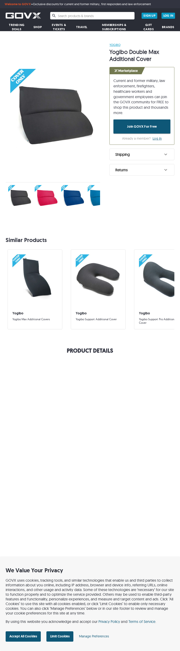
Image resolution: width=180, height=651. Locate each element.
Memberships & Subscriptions (114, 27)
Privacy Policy (109, 621)
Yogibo (114, 45)
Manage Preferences (94, 636)
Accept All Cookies (23, 636)
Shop (38, 27)
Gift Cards (148, 27)
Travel (81, 27)
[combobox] (92, 15)
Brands (168, 27)
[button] (142, 154)
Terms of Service (142, 621)
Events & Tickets (59, 27)
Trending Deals (17, 27)
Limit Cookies (60, 636)
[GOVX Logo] (23, 16)
